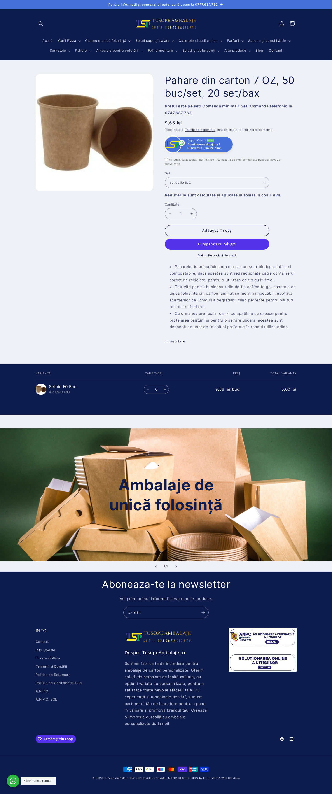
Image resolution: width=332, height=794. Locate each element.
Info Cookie (45, 650)
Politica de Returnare (53, 675)
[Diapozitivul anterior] (156, 566)
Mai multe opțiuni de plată (217, 255)
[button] (41, 23)
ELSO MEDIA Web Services (221, 778)
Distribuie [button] (177, 341)
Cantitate (172, 204)
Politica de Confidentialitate (59, 683)
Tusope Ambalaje (116, 778)
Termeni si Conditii (51, 666)
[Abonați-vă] (203, 612)
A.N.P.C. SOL (46, 699)
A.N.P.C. (42, 691)
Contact (42, 642)
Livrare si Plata (48, 658)
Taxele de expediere (200, 129)
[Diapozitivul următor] (176, 566)
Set (167, 173)
